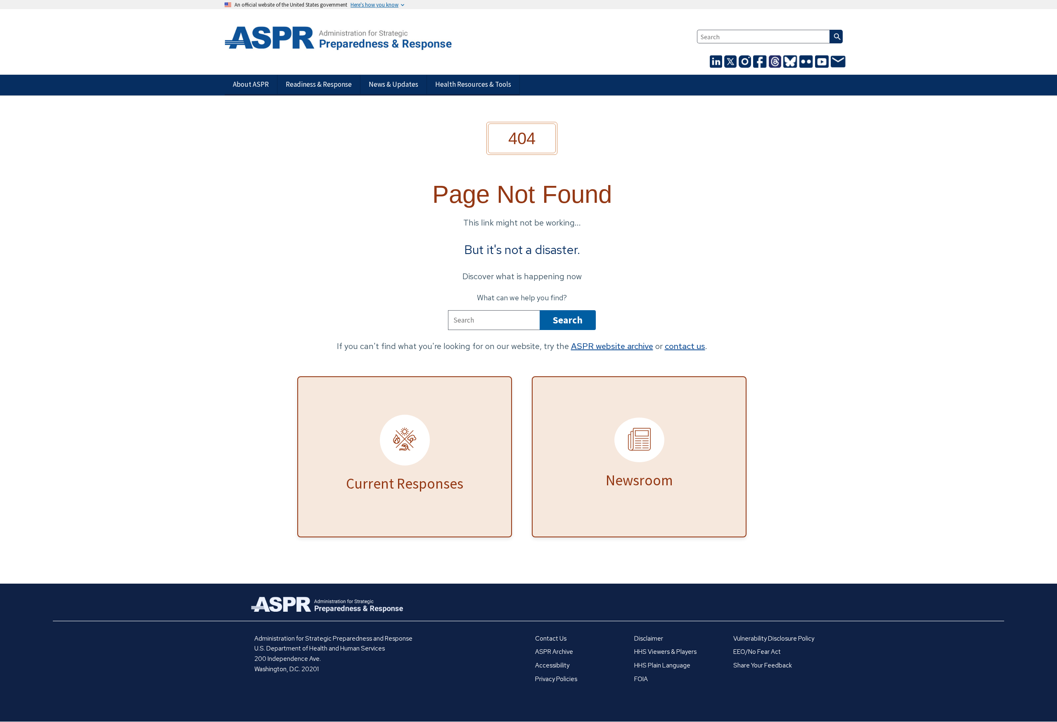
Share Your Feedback (762, 665)
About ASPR (251, 84)
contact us (685, 346)
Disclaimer (648, 638)
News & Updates (393, 84)
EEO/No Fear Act (757, 652)
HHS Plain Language (662, 665)
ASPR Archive (554, 652)
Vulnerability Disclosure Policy (773, 638)
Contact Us (550, 638)
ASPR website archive (612, 346)
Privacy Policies (556, 679)
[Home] (325, 38)
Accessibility (552, 665)
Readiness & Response (319, 84)
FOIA (641, 679)
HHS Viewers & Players (665, 652)
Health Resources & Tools (473, 84)
